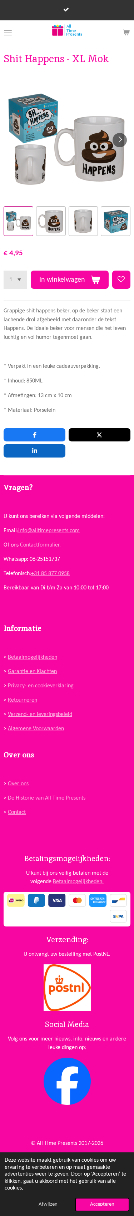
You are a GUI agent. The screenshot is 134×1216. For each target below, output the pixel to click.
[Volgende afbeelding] (120, 140)
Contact (17, 812)
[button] (18, 221)
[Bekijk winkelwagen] (126, 32)
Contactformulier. (40, 545)
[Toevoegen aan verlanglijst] (121, 280)
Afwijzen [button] (48, 1204)
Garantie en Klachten (32, 671)
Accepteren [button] (102, 1204)
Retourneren (22, 700)
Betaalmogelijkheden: (78, 882)
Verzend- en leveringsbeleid (40, 714)
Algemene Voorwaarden (36, 729)
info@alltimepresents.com (49, 531)
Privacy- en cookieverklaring (41, 686)
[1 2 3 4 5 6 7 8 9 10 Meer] (15, 280)
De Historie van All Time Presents (46, 798)
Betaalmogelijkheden (32, 657)
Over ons (18, 784)
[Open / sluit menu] (8, 32)
